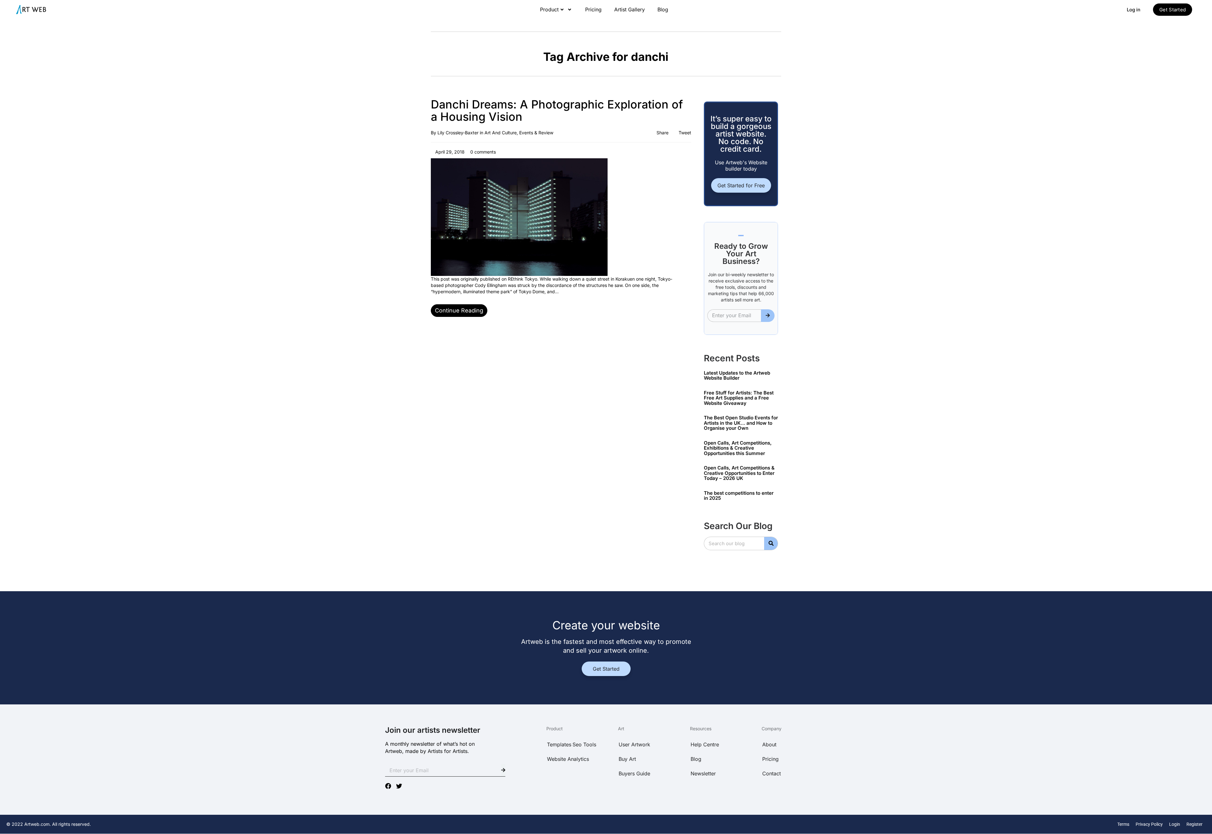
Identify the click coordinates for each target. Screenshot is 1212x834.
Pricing (593, 9)
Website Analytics (568, 759)
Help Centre (705, 744)
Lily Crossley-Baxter (457, 132)
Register (1194, 824)
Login (1174, 824)
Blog (662, 9)
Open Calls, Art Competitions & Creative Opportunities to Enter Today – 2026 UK (739, 473)
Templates (559, 744)
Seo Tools (584, 744)
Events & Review (536, 132)
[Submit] (768, 315)
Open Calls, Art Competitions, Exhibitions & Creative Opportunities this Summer (738, 448)
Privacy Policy (1149, 824)
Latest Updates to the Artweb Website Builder (737, 375)
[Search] (771, 543)
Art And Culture (500, 132)
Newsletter (703, 773)
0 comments (482, 152)
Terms (1123, 824)
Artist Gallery (629, 9)
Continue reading (459, 310)
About (769, 744)
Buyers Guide (634, 773)
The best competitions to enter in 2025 (739, 495)
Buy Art (627, 759)
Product (549, 9)
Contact (771, 773)
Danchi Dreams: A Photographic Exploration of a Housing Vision (557, 110)
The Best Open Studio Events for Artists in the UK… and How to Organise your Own (741, 423)
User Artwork (634, 744)
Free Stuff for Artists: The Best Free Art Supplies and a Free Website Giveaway (739, 398)
